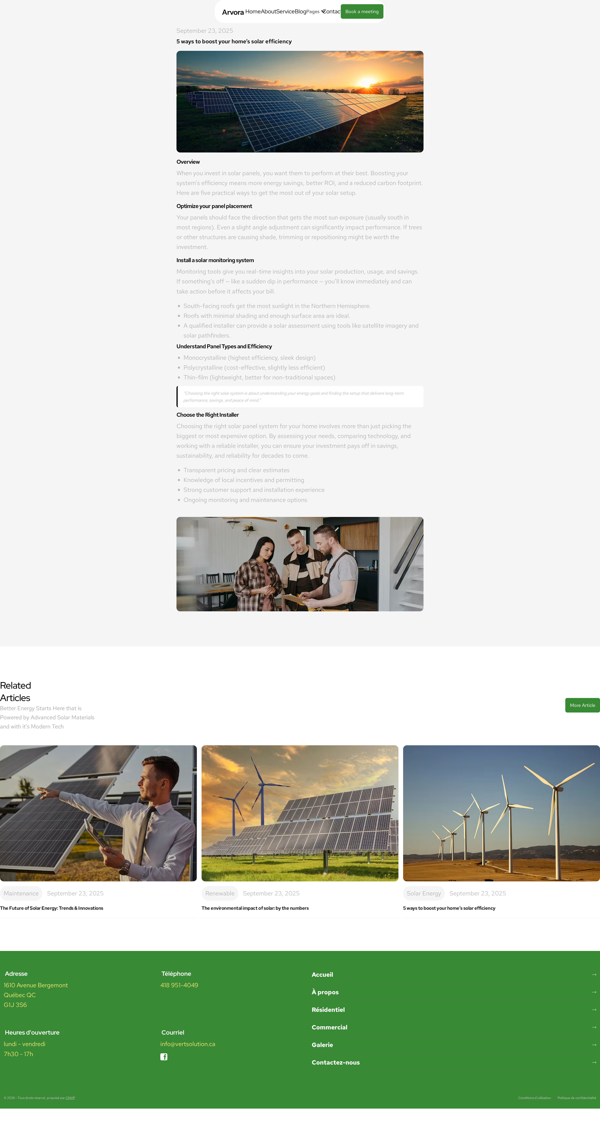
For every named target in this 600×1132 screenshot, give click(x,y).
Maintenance (21, 893)
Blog (300, 11)
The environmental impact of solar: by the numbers (255, 908)
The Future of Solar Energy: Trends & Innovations (51, 908)
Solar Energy (424, 893)
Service (285, 11)
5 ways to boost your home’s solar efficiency (449, 908)
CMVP (70, 1098)
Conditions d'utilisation (534, 1098)
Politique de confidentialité (577, 1098)
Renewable (220, 893)
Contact (332, 11)
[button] (314, 11)
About (268, 11)
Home (253, 11)
